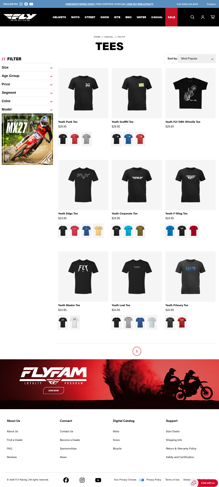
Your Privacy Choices (125, 479)
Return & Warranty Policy (181, 448)
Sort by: (173, 58)
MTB (117, 17)
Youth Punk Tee (68, 122)
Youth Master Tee (69, 305)
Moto (75, 17)
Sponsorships (68, 448)
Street (90, 17)
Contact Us (66, 431)
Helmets (59, 17)
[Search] (192, 17)
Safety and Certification (180, 457)
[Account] (202, 17)
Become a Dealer (70, 440)
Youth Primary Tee (176, 305)
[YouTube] (31, 4)
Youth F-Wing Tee (176, 213)
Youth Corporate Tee (125, 213)
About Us (12, 431)
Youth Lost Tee (121, 305)
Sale (171, 17)
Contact (211, 4)
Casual (157, 17)
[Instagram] (21, 4)
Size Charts (173, 431)
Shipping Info (174, 440)
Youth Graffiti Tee (122, 122)
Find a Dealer (15, 440)
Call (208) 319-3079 (187, 4)
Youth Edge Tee (68, 213)
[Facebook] (26, 4)
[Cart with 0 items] (213, 17)
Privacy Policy (153, 479)
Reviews (12, 457)
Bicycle (117, 448)
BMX (128, 17)
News (63, 457)
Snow (104, 17)
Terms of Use (172, 479)
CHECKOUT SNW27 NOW (80, 4)
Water (141, 17)
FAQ (9, 448)
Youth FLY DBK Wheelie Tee (182, 122)
